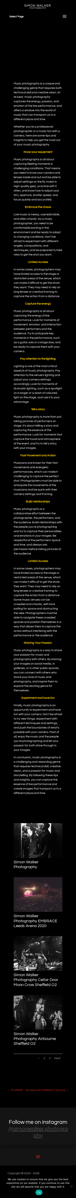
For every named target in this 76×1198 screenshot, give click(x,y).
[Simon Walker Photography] (38, 857)
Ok (39, 1192)
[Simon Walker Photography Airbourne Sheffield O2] (38, 1028)
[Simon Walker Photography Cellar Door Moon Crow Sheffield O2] (38, 969)
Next (57, 1058)
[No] (71, 1186)
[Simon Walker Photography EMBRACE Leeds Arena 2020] (38, 910)
